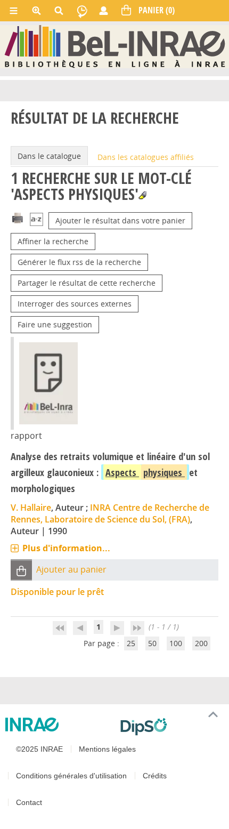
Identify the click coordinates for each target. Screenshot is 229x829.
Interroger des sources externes (75, 304)
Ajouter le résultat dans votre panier (120, 220)
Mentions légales (107, 749)
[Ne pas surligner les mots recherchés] (142, 195)
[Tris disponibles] (36, 220)
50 (152, 643)
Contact (29, 802)
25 (131, 643)
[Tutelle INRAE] (58, 724)
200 (201, 643)
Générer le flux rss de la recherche (79, 262)
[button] (21, 570)
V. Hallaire (31, 507)
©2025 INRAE (39, 749)
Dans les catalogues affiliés (145, 157)
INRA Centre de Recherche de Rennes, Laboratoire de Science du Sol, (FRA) (110, 513)
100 (175, 643)
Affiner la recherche (53, 241)
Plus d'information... (66, 548)
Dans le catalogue (49, 156)
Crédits (155, 775)
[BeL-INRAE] (114, 46)
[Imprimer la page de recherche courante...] (17, 217)
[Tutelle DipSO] (170, 727)
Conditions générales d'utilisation (71, 775)
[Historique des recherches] (82, 10)
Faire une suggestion (55, 324)
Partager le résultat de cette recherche (87, 283)
